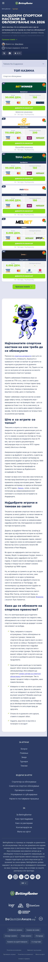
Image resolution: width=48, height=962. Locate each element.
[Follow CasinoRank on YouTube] (26, 877)
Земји (23, 757)
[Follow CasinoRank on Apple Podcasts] (37, 877)
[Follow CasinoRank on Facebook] (9, 877)
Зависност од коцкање (33, 950)
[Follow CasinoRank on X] (20, 877)
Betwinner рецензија (23, 112)
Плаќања (23, 753)
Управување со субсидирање (23, 794)
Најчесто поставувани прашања (23, 798)
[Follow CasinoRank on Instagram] (15, 877)
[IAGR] (11, 905)
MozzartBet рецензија (23, 147)
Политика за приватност (25, 954)
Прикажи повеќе (22, 287)
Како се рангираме (23, 823)
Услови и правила (23, 959)
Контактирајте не (23, 827)
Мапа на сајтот (23, 831)
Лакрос (29, 488)
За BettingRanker (23, 814)
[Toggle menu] (3, 3)
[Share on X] (4, 53)
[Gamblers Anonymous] (20, 905)
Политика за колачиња (14, 950)
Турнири (23, 761)
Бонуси (23, 748)
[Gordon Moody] (23, 912)
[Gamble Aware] (20, 919)
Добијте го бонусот (24, 108)
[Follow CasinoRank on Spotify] (32, 877)
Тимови (23, 765)
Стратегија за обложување (23, 781)
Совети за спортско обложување (24, 786)
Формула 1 (9, 600)
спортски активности (22, 356)
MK (22, 883)
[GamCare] (32, 905)
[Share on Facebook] (9, 53)
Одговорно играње (9, 954)
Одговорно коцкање (23, 790)
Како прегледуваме (23, 819)
